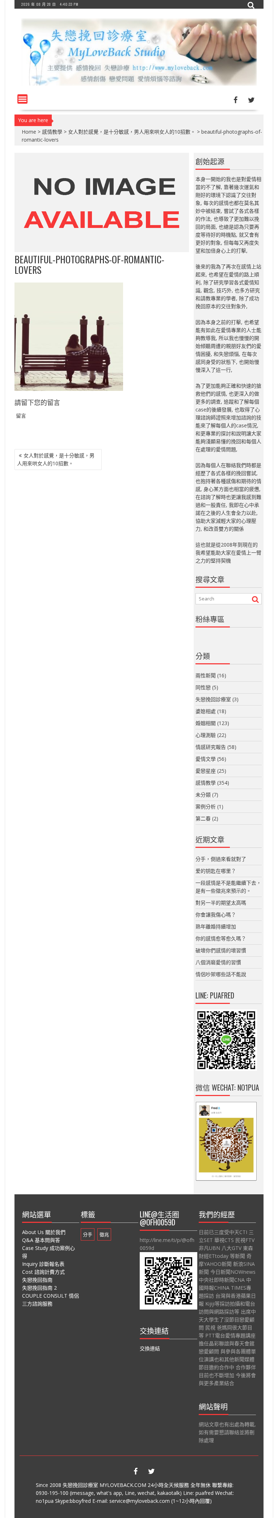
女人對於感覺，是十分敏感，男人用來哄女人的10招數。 (131, 131)
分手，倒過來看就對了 (220, 858)
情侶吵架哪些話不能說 (220, 974)
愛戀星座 (205, 770)
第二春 (203, 818)
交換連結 (150, 1348)
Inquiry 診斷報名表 (43, 1263)
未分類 (203, 794)
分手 (87, 1234)
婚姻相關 (205, 723)
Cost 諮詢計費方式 (43, 1271)
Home (29, 131)
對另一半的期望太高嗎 (220, 902)
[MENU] (22, 99)
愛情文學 (205, 758)
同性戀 (203, 687)
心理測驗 (205, 735)
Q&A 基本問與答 (41, 1240)
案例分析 (205, 806)
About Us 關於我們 (44, 1232)
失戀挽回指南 (37, 1279)
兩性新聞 (205, 675)
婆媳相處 (205, 711)
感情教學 (52, 131)
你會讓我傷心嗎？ (215, 914)
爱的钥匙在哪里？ (215, 870)
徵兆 (104, 1234)
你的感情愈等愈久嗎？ (220, 938)
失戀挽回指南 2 (39, 1287)
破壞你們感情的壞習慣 (220, 950)
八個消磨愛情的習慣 (218, 962)
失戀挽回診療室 (213, 699)
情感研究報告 (210, 746)
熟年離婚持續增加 (215, 926)
